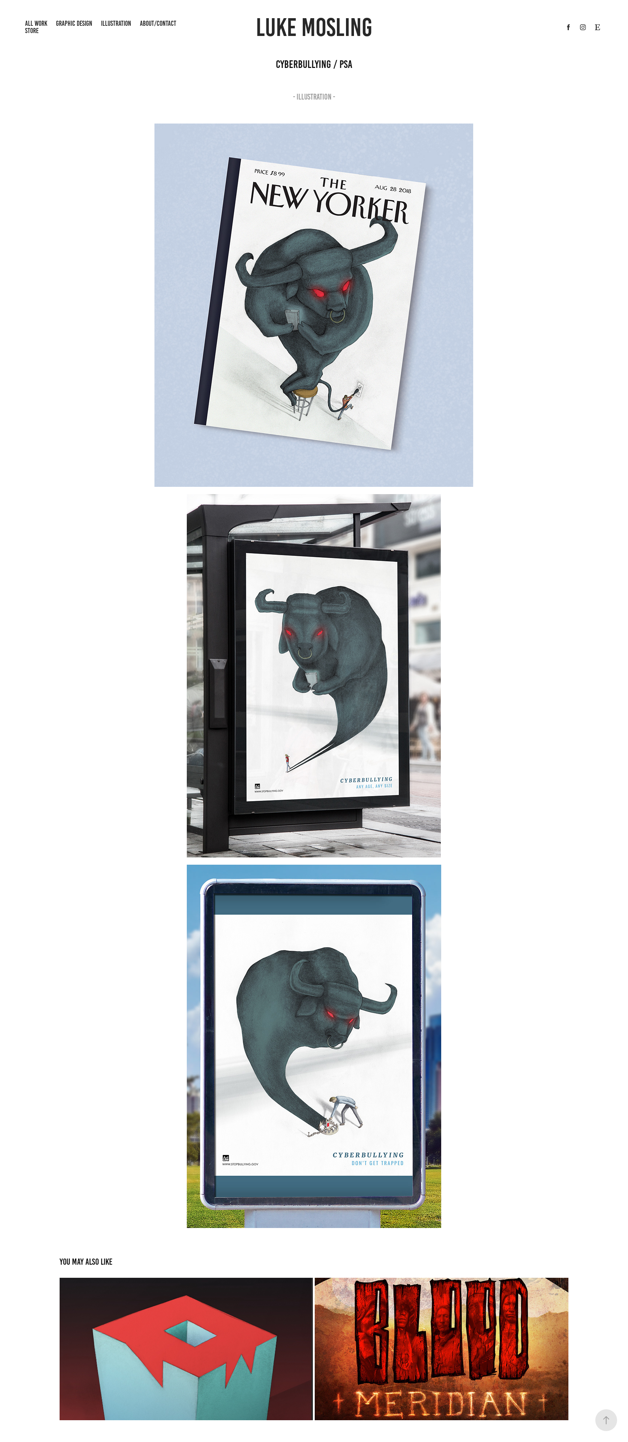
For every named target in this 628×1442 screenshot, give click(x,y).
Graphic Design (74, 23)
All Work (36, 23)
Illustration (116, 23)
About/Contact (158, 23)
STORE (32, 31)
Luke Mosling (314, 27)
